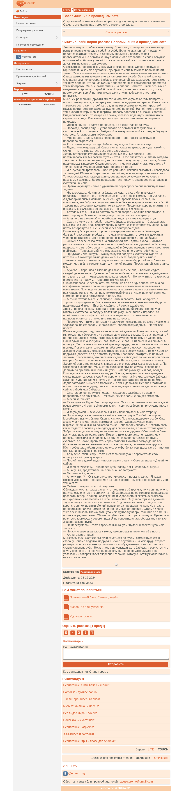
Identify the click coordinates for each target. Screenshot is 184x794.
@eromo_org (76, 773)
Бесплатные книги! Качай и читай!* (86, 685)
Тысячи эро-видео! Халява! (81, 699)
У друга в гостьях (81, 616)
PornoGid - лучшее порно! (80, 692)
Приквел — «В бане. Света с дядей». (94, 597)
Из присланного (83, 9)
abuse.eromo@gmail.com (136, 781)
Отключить (161, 757)
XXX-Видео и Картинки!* (79, 734)
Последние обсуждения (30, 44)
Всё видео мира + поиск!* (80, 713)
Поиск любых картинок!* (79, 720)
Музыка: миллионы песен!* (81, 706)
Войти (23, 11)
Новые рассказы (26, 23)
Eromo (67, 9)
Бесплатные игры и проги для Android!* (89, 741)
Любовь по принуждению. (86, 606)
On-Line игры (24, 69)
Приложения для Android (31, 76)
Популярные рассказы (29, 30)
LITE (151, 749)
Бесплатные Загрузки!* (78, 727)
